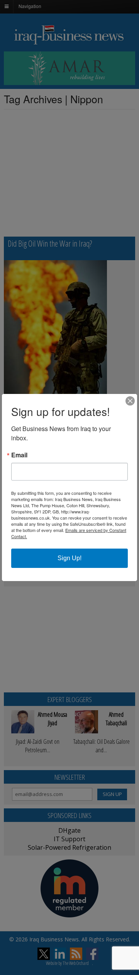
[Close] (130, 401)
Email (19, 455)
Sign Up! (69, 558)
